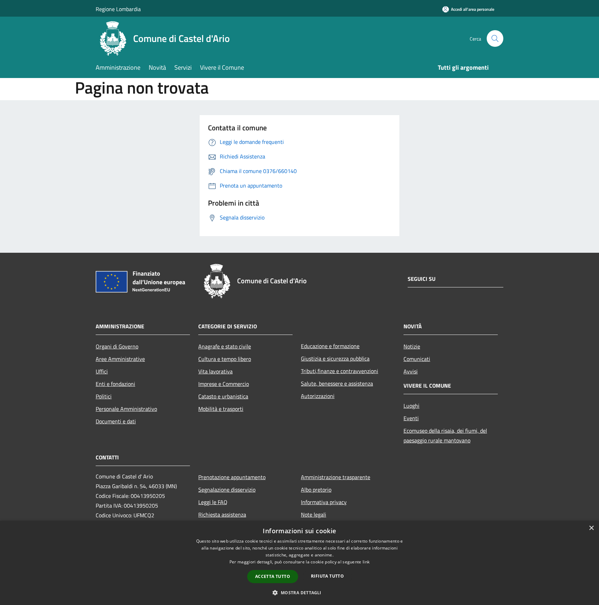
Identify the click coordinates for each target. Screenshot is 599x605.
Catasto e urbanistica (223, 396)
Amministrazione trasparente (335, 477)
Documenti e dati (116, 421)
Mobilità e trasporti (220, 409)
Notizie (411, 346)
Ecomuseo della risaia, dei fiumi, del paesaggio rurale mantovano (445, 435)
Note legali (313, 514)
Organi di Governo (117, 346)
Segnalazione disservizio (226, 489)
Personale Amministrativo (126, 409)
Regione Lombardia (118, 9)
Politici (104, 396)
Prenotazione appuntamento (232, 477)
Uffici (102, 371)
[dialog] (299, 563)
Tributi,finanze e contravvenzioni (339, 371)
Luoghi (411, 405)
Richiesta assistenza (222, 514)
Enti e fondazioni (115, 384)
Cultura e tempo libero (224, 359)
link (366, 562)
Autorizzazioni (318, 396)
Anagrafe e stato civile (224, 346)
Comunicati (416, 359)
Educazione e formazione (330, 346)
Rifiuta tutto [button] (327, 576)
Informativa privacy (324, 502)
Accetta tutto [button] (272, 576)
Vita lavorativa (215, 371)
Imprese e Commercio (223, 384)
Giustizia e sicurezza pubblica (335, 358)
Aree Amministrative (120, 359)
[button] (299, 592)
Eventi (411, 418)
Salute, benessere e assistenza (337, 383)
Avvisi (410, 371)
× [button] (591, 528)
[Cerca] (495, 38)
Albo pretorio (316, 489)
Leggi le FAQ (212, 502)
